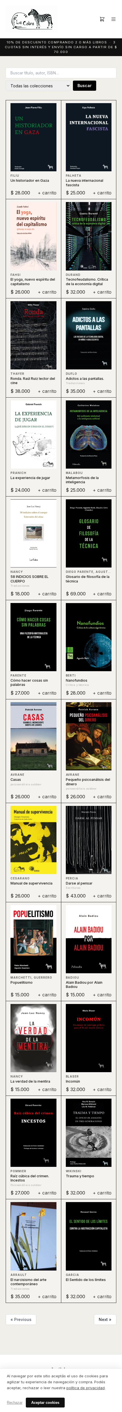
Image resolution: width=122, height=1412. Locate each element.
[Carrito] (102, 19)
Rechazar (14, 1402)
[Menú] (113, 19)
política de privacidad (85, 1388)
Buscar (84, 85)
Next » (105, 1319)
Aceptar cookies (45, 1402)
